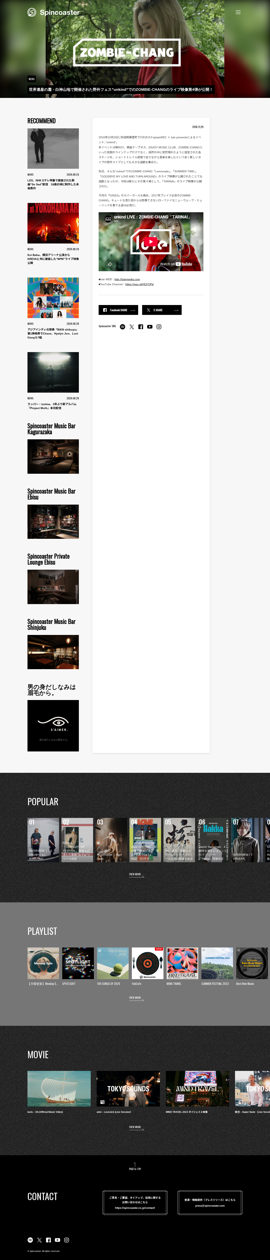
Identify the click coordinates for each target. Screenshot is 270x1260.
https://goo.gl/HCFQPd (139, 284)
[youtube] (150, 329)
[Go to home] (53, 11)
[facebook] (141, 329)
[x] (131, 329)
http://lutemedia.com (127, 279)
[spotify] (122, 329)
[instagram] (159, 329)
